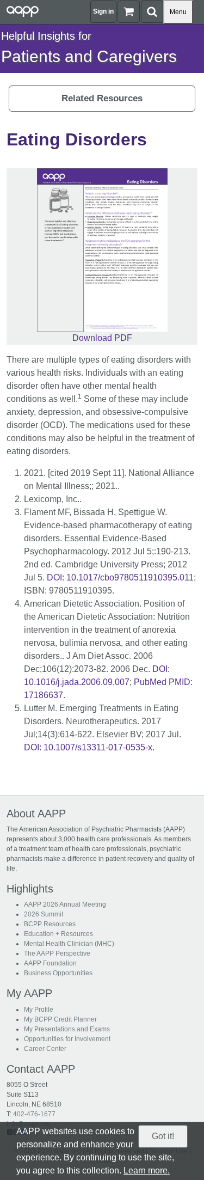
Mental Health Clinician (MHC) (69, 943)
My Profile (38, 1009)
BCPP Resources (50, 924)
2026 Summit (43, 914)
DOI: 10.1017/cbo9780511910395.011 (120, 577)
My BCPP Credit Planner (60, 1019)
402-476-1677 (34, 1114)
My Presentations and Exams (67, 1029)
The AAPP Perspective (57, 953)
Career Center (45, 1049)
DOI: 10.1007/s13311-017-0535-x (88, 747)
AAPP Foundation (50, 963)
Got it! (163, 1136)
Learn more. (146, 1170)
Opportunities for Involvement (67, 1039)
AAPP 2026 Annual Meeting (65, 904)
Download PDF (102, 338)
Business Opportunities (58, 973)
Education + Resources (58, 934)
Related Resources (102, 98)
